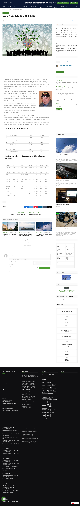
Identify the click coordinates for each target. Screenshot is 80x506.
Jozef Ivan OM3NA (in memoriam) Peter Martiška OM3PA (67, 345)
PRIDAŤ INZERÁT (60, 72)
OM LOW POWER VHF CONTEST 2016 (10, 466)
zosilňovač (44, 420)
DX (51, 388)
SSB (53, 409)
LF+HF (4, 6)
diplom (43, 388)
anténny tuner (44, 376)
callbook (49, 376)
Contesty (26, 371)
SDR (49, 409)
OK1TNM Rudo (64, 385)
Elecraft (55, 388)
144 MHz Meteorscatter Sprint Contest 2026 (44, 235)
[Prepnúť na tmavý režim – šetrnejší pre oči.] (56, 2)
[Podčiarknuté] (13, 259)
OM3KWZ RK (63, 374)
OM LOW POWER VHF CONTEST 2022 (10, 485)
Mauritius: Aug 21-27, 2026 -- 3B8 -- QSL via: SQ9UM (66, 48)
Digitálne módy (56, 6)
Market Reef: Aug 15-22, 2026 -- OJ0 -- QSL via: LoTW (66, 34)
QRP (71, 6)
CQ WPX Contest (46, 382)
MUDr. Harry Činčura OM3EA (66, 325)
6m (43, 374)
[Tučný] (10, 259)
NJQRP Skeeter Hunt (26, 406)
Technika (16, 6)
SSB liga (44, 412)
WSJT (43, 418)
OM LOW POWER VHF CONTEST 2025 (10, 501)
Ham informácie (42, 6)
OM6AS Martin (64, 378)
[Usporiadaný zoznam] (17, 259)
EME (43, 390)
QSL (53, 404)
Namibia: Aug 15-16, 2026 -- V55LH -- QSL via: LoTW (66, 30)
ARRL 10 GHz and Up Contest (28, 383)
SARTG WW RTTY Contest (27, 374)
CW (54, 385)
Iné (56, 97)
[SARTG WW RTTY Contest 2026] (10, 226)
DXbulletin (64, 6)
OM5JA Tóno (63, 383)
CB (53, 376)
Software (49, 6)
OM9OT (44, 399)
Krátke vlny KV (59, 80)
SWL (4, 202)
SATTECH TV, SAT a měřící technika (66, 290)
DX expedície (61, 25)
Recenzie (76, 6)
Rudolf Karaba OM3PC (67, 318)
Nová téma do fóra (63, 2)
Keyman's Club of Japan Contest (28, 386)
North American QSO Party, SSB (28, 396)
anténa (51, 375)
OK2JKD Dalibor (64, 387)
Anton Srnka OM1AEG (66, 354)
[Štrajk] (15, 259)
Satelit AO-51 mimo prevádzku (18, 214)
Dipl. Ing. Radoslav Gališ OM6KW (66, 331)
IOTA (54, 390)
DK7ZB (48, 388)
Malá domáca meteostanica (35, 214)
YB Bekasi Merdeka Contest (27, 403)
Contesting (33, 6)
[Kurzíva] (12, 259)
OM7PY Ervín (63, 380)
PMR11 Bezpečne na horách (66, 395)
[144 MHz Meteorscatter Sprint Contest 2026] (44, 226)
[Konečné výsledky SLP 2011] (27, 40)
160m (46, 374)
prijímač (50, 401)
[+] (27, 259)
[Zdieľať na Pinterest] (74, 21)
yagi (51, 418)
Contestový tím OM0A (65, 393)
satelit (44, 409)
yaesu (47, 418)
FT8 (47, 390)
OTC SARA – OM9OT (65, 389)
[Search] (54, 2)
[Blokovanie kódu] (22, 259)
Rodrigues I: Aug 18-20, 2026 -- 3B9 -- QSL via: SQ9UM (67, 40)
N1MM (53, 397)
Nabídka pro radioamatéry (66, 65)
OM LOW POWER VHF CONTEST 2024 (10, 495)
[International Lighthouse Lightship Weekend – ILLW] (27, 226)
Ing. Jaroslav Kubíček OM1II (66, 337)
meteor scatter (46, 397)
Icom (51, 390)
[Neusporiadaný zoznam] (19, 259)
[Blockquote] (21, 259)
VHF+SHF (10, 6)
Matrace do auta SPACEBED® (66, 291)
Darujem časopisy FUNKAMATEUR (67, 61)
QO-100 (44, 404)
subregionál (50, 412)
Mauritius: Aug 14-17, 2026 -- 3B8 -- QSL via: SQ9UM (66, 28)
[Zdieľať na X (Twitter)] (72, 21)
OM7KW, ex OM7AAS (65, 391)
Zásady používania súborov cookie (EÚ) (10, 410)
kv (51, 395)
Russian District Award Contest (28, 379)
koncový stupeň (45, 395)
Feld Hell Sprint (25, 393)
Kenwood (50, 392)
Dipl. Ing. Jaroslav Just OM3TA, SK (67, 312)
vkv (53, 415)
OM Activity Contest (52, 399)
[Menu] (2, 3)
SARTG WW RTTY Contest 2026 (9, 235)
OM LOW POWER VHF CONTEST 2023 (10, 490)
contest (45, 379)
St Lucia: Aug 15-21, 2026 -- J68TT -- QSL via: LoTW (66, 32)
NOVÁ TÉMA (59, 109)
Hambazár (24, 6)
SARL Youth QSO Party (26, 389)
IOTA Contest (44, 392)
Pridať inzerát (74, 2)
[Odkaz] (24, 259)
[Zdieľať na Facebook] (70, 21)
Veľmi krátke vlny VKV (60, 86)
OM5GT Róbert (64, 376)
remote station (45, 407)
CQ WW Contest (46, 385)
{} (25, 259)
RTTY (50, 407)
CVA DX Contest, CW (26, 399)
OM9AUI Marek (64, 382)
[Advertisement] (27, 69)
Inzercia (57, 103)
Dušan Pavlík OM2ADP (67, 360)
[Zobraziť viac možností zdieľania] (77, 21)
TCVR (48, 415)
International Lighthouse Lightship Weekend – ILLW (25, 235)
